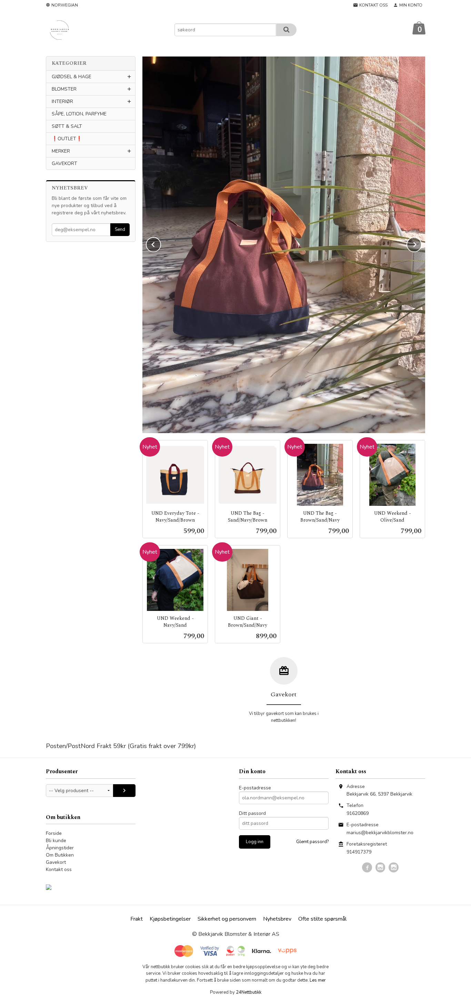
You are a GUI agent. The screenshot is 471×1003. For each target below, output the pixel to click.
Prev (160, 243)
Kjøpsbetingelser (170, 919)
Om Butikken (60, 855)
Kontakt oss (59, 869)
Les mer (318, 980)
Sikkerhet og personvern (227, 919)
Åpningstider (60, 848)
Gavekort (56, 862)
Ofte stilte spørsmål (322, 919)
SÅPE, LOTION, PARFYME (79, 114)
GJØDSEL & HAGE (71, 76)
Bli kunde (56, 840)
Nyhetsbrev (277, 919)
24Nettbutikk (248, 992)
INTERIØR (62, 101)
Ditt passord (252, 813)
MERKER (61, 151)
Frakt (136, 919)
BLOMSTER (64, 89)
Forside (54, 833)
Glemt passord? (312, 842)
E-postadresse (255, 788)
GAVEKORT (64, 163)
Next (421, 243)
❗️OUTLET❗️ (67, 138)
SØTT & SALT (67, 126)
